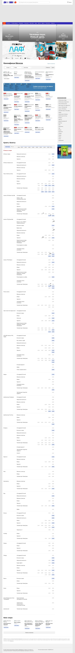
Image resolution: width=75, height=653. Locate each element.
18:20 (53, 162)
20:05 (53, 419)
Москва (5, 513)
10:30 (53, 471)
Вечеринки (21, 23)
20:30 (53, 307)
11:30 (53, 156)
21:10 (46, 191)
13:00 (42, 442)
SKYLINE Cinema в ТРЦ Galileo (64, 110)
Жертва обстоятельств (63, 35)
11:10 (53, 447)
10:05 (46, 404)
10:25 (53, 402)
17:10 (38, 360)
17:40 (49, 206)
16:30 (38, 189)
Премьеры (48, 67)
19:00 (46, 286)
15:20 (46, 183)
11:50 (38, 252)
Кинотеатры (8, 146)
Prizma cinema (6, 291)
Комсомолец (61, 126)
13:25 (42, 466)
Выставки (32, 23)
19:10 (42, 185)
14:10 (53, 167)
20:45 (53, 154)
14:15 (42, 350)
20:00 (53, 170)
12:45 (46, 296)
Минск (70, 2)
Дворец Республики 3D (63, 121)
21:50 (53, 215)
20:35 (53, 369)
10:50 (49, 529)
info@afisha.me (50, 649)
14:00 (49, 181)
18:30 (39, 185)
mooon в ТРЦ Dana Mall (63, 107)
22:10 (53, 191)
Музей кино (61, 131)
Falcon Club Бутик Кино (63, 103)
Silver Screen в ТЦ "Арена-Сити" (64, 105)
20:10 (53, 299)
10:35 (49, 417)
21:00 (46, 185)
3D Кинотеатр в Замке (62, 100)
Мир (59, 128)
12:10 (42, 252)
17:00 (53, 245)
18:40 (49, 189)
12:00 (46, 170)
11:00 (53, 294)
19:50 (49, 262)
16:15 (53, 379)
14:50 (46, 269)
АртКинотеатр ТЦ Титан (8, 414)
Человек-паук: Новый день (37, 35)
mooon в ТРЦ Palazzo (8, 259)
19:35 (53, 367)
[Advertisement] (37, 13)
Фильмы (12, 146)
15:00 (42, 183)
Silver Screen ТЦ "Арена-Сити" (10, 310)
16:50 (53, 500)
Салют (60, 138)
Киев (59, 124)
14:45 (49, 476)
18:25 (53, 555)
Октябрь (60, 133)
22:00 (53, 256)
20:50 (53, 165)
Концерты (8, 23)
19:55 (53, 432)
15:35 (46, 422)
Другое (43, 23)
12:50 (38, 183)
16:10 (49, 213)
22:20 (53, 173)
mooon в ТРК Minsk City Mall (9, 195)
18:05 (53, 296)
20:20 (49, 307)
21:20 (49, 185)
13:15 (53, 291)
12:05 (49, 162)
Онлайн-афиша (14, 23)
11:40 (38, 284)
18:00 (42, 189)
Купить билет (17, 77)
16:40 (46, 350)
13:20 (53, 178)
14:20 (46, 358)
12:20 (42, 237)
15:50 (49, 235)
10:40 (38, 422)
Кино (4, 23)
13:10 (53, 248)
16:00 (49, 183)
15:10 (49, 170)
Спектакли (26, 23)
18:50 (53, 176)
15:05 (53, 417)
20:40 (46, 254)
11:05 (53, 301)
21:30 (49, 191)
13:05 (46, 520)
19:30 (53, 201)
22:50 (53, 352)
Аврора (60, 112)
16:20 (49, 154)
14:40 (42, 213)
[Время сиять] (10, 32)
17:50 (53, 437)
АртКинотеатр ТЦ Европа (63, 114)
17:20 (49, 305)
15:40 (53, 232)
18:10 (53, 183)
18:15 (49, 165)
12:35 (42, 345)
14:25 (46, 345)
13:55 (53, 264)
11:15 (49, 513)
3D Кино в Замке (7, 154)
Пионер (60, 135)
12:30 (42, 284)
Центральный (61, 140)
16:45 (53, 345)
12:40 (46, 206)
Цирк (36, 23)
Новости (53, 23)
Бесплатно (48, 23)
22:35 (53, 340)
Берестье (60, 119)
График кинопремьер (51, 63)
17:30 (42, 329)
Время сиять (9, 36)
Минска (19, 63)
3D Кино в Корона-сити (8, 162)
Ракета (5, 578)
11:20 (38, 442)
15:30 (49, 267)
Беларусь (60, 117)
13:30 (49, 173)
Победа (5, 555)
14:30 (46, 237)
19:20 (53, 189)
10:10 (38, 409)
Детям (39, 23)
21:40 (53, 185)
